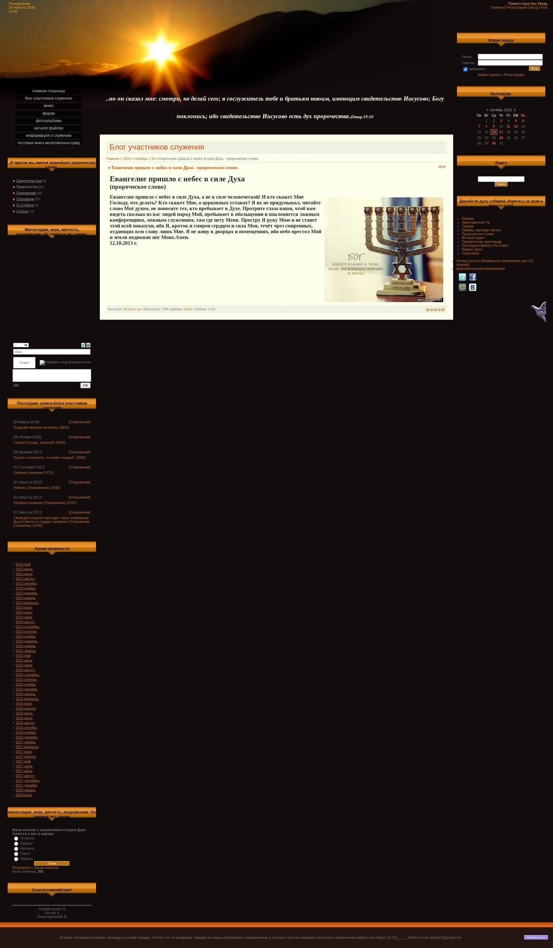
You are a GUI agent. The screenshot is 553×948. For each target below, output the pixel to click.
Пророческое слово (478, 234)
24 (501, 138)
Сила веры (470, 253)
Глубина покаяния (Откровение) (39, 503)
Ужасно (26, 859)
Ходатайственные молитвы (35, 427)
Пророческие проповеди (481, 241)
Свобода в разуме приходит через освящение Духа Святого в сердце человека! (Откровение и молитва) (51, 521)
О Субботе (25, 205)
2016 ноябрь (26, 732)
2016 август (25, 723)
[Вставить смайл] (88, 345)
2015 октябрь (26, 679)
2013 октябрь (26, 583)
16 (153, 159)
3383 (80, 457)
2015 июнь (24, 660)
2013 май (23, 564)
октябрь (141, 159)
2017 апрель (26, 756)
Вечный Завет (473, 238)
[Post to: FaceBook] (473, 277)
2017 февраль (27, 747)
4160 (37, 525)
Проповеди (25, 199)
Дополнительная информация (480, 268)
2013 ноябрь (26, 588)
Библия (468, 218)
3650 (61, 442)
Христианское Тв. (476, 222)
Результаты (21, 868)
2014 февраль (27, 603)
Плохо (25, 853)
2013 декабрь (26, 593)
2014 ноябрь (26, 636)
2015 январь (26, 646)
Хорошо (26, 843)
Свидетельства (28, 181)
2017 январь (26, 742)
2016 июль (24, 718)
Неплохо (27, 848)
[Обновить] (83, 345)
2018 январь (26, 790)
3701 (72, 503)
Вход (534, 7)
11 (508, 126)
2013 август (25, 579)
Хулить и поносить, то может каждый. (44, 457)
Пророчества (27, 187)
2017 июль (24, 771)
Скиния (468, 226)
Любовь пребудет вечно (481, 230)
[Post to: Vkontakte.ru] (473, 287)
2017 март (24, 752)
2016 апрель (26, 708)
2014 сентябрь (27, 627)
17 (501, 132)
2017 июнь (24, 766)
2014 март (24, 607)
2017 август (25, 776)
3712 (48, 472)
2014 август (25, 622)
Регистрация (516, 7)
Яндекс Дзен (472, 249)
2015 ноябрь (26, 684)
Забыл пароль (489, 75)
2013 (127, 159)
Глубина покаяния (28, 472)
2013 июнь (24, 569)
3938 (55, 488)
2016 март (24, 703)
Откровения (26, 193)
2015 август (25, 670)
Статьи (22, 211)
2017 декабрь (26, 785)
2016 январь (26, 694)
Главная (496, 7)
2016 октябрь (26, 728)
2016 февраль (27, 699)
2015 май (23, 655)
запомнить (477, 69)
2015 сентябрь (27, 675)
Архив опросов (46, 868)
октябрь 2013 (501, 110)
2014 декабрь (26, 641)
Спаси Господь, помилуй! (34, 442)
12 (516, 126)
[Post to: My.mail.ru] (462, 287)
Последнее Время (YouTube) (485, 245)
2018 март (24, 795)
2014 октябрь (26, 631)
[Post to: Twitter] (462, 277)
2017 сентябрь (27, 780)
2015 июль (24, 665)
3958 (64, 427)
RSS (544, 7)
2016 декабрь (26, 737)
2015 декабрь (26, 689)
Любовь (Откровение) (31, 488)
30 (494, 143)
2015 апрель (26, 651)
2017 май (23, 761)
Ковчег (188, 309)
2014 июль (24, 617)
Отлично (27, 838)
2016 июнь (24, 713)
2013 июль (24, 574)
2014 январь (26, 598)
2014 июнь (24, 612)
